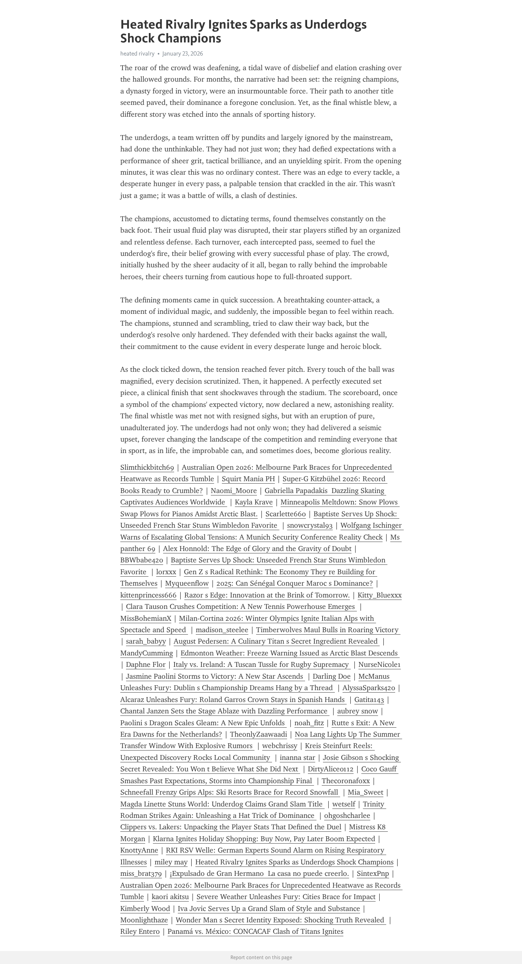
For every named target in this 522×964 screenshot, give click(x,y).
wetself (343, 804)
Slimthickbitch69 (147, 467)
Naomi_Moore (234, 490)
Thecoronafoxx (346, 780)
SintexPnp (373, 873)
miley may (171, 861)
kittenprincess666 (148, 595)
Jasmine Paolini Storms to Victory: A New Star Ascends (215, 676)
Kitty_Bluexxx (380, 595)
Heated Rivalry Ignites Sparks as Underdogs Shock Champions (294, 861)
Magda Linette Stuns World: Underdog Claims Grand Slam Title (222, 804)
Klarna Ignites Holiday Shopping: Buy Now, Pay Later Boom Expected (264, 838)
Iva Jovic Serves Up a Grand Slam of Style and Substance (269, 908)
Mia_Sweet (365, 792)
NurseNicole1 (379, 664)
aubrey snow (357, 710)
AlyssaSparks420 (369, 687)
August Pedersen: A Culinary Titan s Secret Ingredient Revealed (277, 641)
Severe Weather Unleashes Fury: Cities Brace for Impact (286, 896)
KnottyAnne (139, 850)
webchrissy (279, 745)
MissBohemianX (145, 618)
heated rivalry (137, 53)
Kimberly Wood (145, 908)
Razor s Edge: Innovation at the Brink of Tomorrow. (267, 595)
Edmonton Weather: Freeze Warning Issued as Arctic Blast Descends (290, 653)
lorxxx (166, 571)
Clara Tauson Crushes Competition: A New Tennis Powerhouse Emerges (241, 606)
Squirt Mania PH (248, 478)
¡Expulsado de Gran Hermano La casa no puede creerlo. (259, 873)
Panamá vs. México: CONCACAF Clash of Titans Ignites (255, 931)
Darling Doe (332, 676)
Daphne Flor (146, 664)
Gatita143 (369, 699)
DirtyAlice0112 (331, 768)
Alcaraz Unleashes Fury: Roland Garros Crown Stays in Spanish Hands (233, 699)
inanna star (297, 757)
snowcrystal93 (310, 525)
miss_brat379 (141, 873)
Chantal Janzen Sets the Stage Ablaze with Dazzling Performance (225, 710)
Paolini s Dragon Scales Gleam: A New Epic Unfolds (203, 722)
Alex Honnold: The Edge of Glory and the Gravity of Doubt (257, 548)
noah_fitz (309, 722)
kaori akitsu (170, 896)
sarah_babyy (146, 641)
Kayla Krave (254, 502)
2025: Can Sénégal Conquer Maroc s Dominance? (295, 583)
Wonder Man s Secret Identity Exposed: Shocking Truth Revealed (281, 919)
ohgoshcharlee (347, 815)
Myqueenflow (187, 583)
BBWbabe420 (141, 559)
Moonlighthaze (144, 919)
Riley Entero (140, 931)
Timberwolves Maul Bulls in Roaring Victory (328, 629)
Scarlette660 (285, 513)
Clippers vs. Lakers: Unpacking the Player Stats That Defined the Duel (230, 826)
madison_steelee (222, 629)
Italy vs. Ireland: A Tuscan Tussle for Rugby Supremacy (262, 664)
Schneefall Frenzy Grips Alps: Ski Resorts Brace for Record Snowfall (230, 792)
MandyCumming (146, 653)
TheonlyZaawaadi (258, 734)
